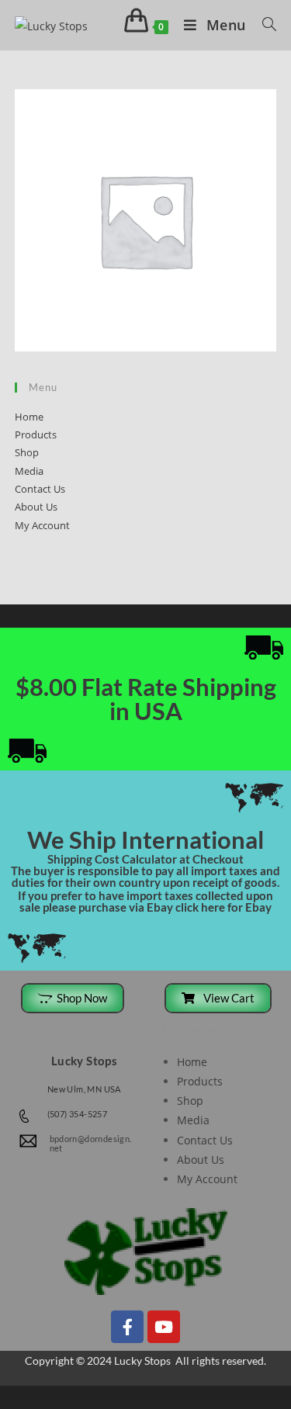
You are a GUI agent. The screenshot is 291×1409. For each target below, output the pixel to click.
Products (36, 434)
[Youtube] (163, 1326)
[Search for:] (264, 25)
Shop (27, 452)
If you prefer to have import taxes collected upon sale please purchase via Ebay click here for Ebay (145, 901)
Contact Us (40, 489)
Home (29, 417)
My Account (42, 525)
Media (29, 471)
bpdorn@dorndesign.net (91, 1143)
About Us (36, 507)
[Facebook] (127, 1326)
